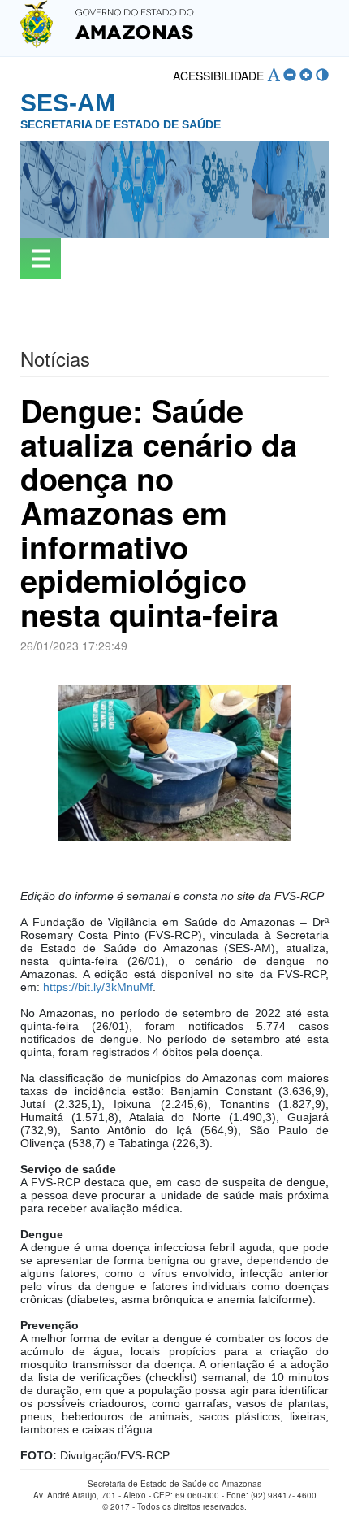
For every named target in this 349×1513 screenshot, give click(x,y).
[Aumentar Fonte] (305, 75)
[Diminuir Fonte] (289, 75)
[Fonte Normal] (273, 75)
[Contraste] (322, 75)
